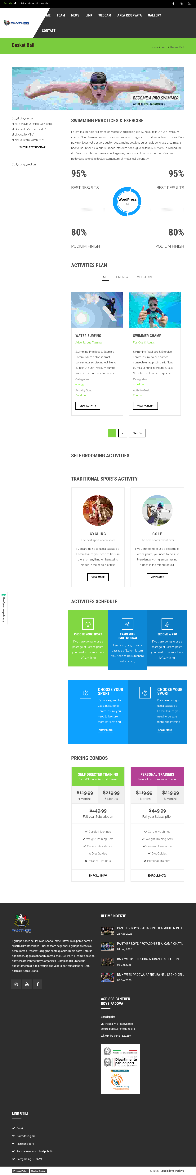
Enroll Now (98, 875)
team (164, 47)
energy (122, 277)
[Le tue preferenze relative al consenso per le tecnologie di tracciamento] (3, 608)
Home (154, 47)
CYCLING (98, 534)
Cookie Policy (38, 1171)
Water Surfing (88, 335)
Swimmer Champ (147, 335)
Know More (106, 729)
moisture (145, 277)
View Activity (88, 405)
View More (98, 577)
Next (136, 433)
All (105, 277)
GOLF (157, 534)
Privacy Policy (20, 1171)
